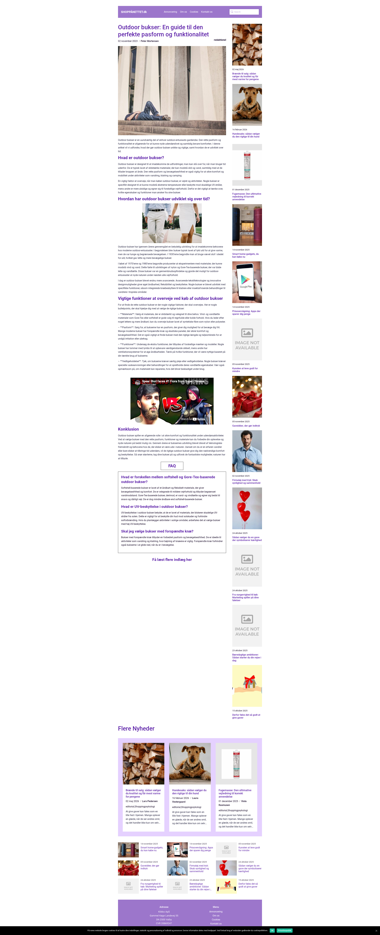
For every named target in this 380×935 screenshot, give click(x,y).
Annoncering (170, 11)
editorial (130, 806)
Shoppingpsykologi (145, 806)
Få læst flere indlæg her (172, 559)
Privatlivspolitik (284, 931)
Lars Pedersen (150, 801)
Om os (183, 11)
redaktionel (220, 39)
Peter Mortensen (150, 41)
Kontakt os (206, 11)
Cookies (194, 11)
